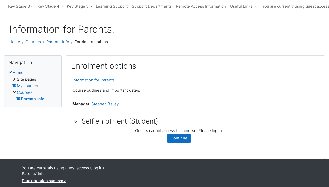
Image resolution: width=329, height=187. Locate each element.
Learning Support (112, 6)
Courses (33, 41)
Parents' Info (57, 41)
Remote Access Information (201, 6)
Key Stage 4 (48, 6)
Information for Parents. (94, 80)
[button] (75, 121)
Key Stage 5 (77, 6)
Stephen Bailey (105, 103)
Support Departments (152, 6)
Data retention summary (44, 180)
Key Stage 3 (19, 6)
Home (14, 41)
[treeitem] (32, 86)
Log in (97, 167)
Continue (179, 138)
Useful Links (241, 6)
